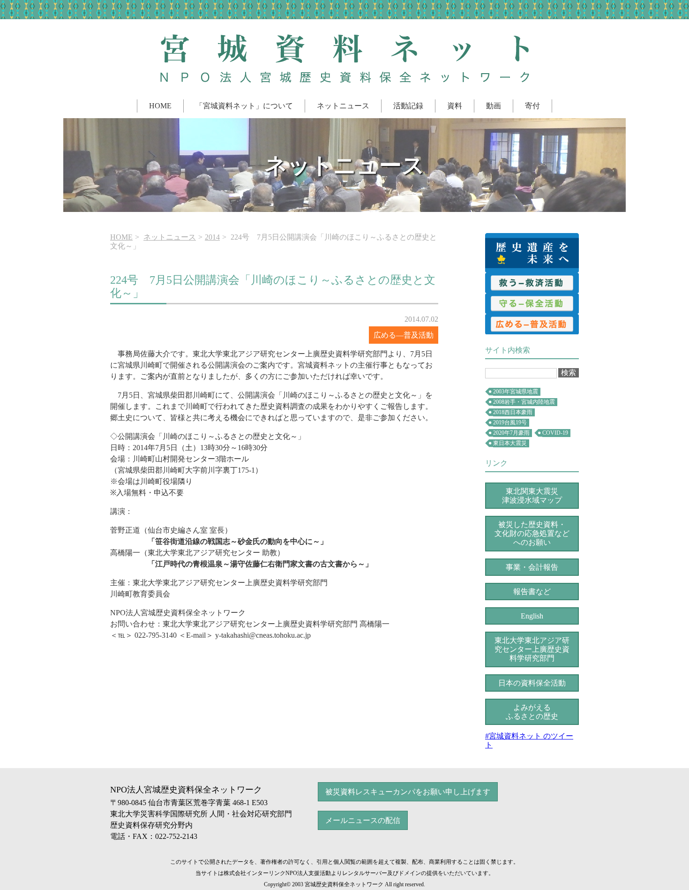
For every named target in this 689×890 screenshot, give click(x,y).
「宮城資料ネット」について (244, 106)
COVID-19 (555, 433)
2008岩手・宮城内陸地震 (524, 402)
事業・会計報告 (532, 567)
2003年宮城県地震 (515, 391)
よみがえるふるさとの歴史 (532, 711)
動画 (493, 106)
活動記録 (408, 106)
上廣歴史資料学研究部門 (531, 649)
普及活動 (532, 324)
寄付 (532, 106)
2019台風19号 (510, 422)
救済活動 (532, 282)
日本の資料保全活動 (532, 683)
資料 (454, 106)
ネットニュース (343, 106)
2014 (212, 237)
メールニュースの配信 (362, 820)
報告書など (532, 592)
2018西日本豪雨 (512, 412)
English (532, 616)
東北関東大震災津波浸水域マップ (532, 495)
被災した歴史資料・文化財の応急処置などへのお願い (531, 533)
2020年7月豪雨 (511, 433)
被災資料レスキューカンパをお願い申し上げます (407, 792)
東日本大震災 (510, 443)
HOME (160, 106)
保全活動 (532, 303)
